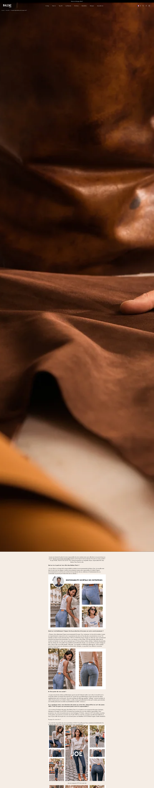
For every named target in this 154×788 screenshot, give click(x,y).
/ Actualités (7, 10)
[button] (143, 6)
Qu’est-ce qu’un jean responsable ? (62, 559)
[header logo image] (7, 7)
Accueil (3, 10)
